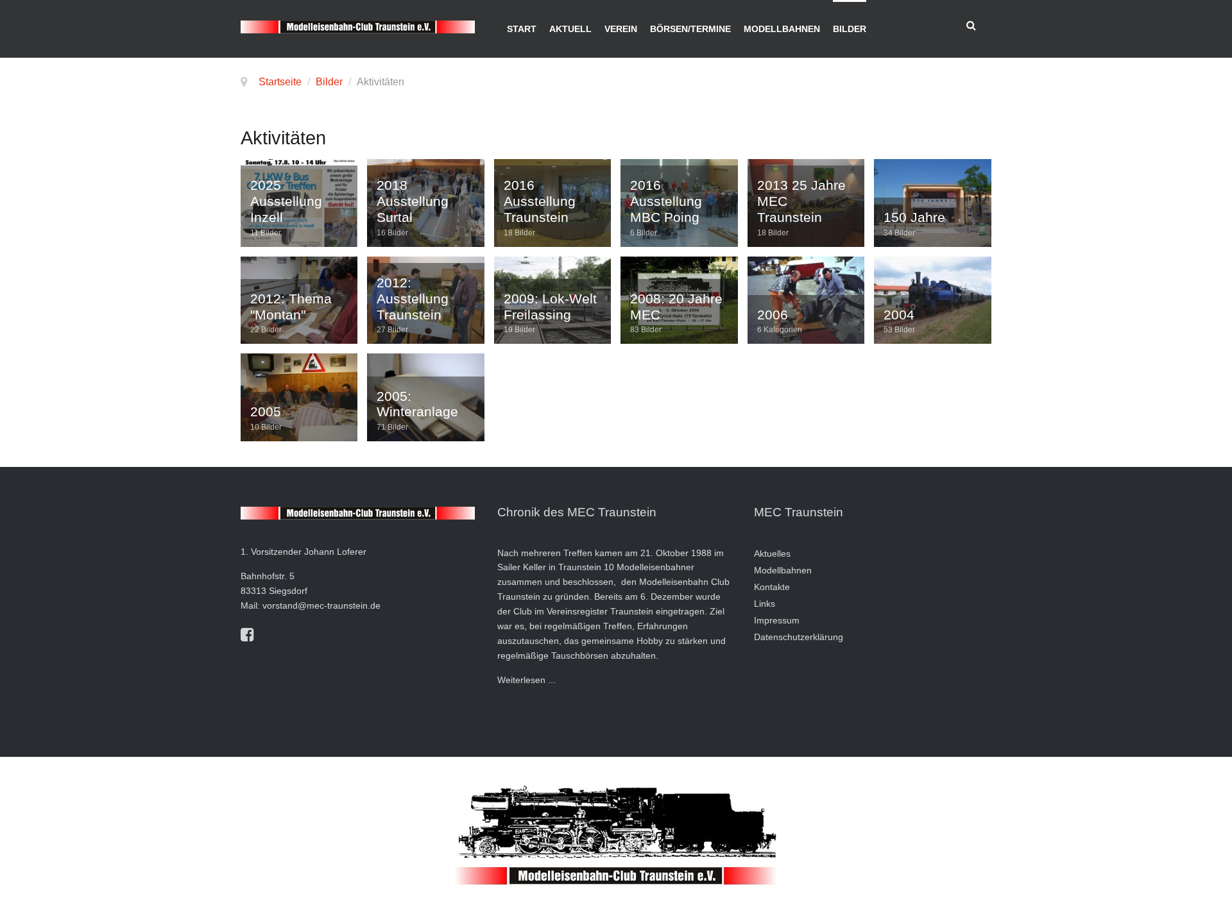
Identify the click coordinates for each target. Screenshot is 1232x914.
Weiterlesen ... (526, 680)
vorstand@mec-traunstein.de (321, 605)
